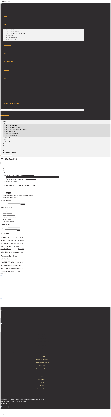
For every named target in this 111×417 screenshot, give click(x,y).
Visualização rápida (28, 175)
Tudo (4, 172)
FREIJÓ (21, 262)
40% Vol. (4, 243)
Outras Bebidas (7, 219)
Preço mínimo (4, 228)
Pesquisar (23, 204)
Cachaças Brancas (7, 213)
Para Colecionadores (8, 221)
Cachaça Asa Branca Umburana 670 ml (20, 185)
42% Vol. (9, 243)
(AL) (1, 237)
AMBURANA (4, 249)
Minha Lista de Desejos (42, 368)
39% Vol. (21, 240)
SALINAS (8, 271)
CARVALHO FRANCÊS (12, 259)
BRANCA (15, 249)
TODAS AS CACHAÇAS (11, 135)
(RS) (15, 237)
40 (3, 170)
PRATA (7, 268)
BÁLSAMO (21, 249)
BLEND (9, 249)
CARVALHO (4, 259)
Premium (12, 268)
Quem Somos (6, 137)
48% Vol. (14, 243)
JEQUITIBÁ (14, 265)
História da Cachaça (8, 141)
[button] (18, 195)
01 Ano (19, 237)
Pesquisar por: (4, 204)
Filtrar (18, 230)
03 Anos (6, 240)
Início (4, 121)
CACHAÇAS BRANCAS (11, 125)
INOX (9, 265)
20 (3, 168)
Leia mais (8, 193)
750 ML (13, 246)
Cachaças (5, 211)
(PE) (11, 237)
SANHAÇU (13, 271)
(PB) (8, 237)
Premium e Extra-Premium (9, 217)
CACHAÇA (5, 252)
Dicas (4, 139)
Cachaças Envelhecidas (12, 181)
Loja (4, 123)
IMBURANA (4, 265)
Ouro (3, 268)
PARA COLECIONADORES (12, 133)
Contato (5, 143)
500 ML (18, 243)
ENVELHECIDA (7, 262)
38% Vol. (16, 240)
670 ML (3, 246)
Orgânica (19, 265)
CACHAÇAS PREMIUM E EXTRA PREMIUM (16, 129)
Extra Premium (16, 262)
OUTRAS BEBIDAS (10, 131)
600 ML (22, 243)
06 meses (11, 240)
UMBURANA (20, 271)
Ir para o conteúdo (5, 1)
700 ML (8, 246)
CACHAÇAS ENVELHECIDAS (13, 127)
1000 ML (17, 246)
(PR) (13, 237)
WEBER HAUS (3, 273)
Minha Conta (42, 365)
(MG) (4, 237)
